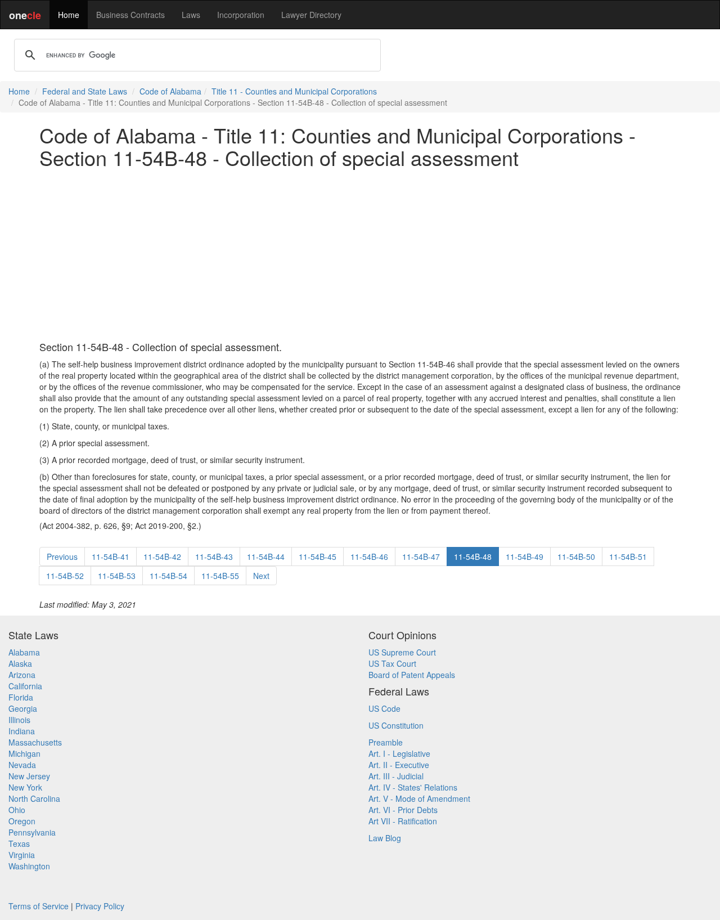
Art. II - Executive (398, 764)
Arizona (21, 674)
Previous (62, 556)
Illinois (19, 719)
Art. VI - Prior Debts (403, 809)
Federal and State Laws (84, 91)
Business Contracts (130, 14)
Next (261, 575)
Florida (20, 697)
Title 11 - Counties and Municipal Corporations (294, 91)
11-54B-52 (65, 575)
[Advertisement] (360, 255)
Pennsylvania (32, 832)
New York (25, 787)
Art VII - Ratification (402, 821)
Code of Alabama (170, 91)
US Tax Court (392, 663)
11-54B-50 (576, 556)
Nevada (22, 764)
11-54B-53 (117, 575)
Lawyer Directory (311, 14)
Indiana (21, 731)
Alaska (20, 663)
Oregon (21, 821)
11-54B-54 (168, 575)
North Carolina (34, 798)
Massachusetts (35, 742)
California (25, 686)
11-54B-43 (214, 556)
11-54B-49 (524, 556)
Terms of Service (38, 906)
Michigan (24, 753)
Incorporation (240, 14)
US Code (384, 708)
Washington (29, 866)
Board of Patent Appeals (411, 674)
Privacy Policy (99, 906)
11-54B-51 (628, 556)
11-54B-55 (220, 575)
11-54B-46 (369, 556)
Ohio (16, 809)
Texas (19, 843)
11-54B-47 (421, 556)
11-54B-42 (162, 556)
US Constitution (396, 725)
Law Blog (384, 837)
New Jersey (29, 776)
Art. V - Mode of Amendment (419, 798)
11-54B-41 (110, 556)
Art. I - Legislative (399, 753)
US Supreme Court (402, 652)
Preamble (385, 742)
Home (68, 14)
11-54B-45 (317, 556)
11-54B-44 (266, 556)
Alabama (24, 652)
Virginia (21, 854)
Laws (191, 14)
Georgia (22, 708)
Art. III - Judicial (396, 776)
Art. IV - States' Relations (412, 787)
